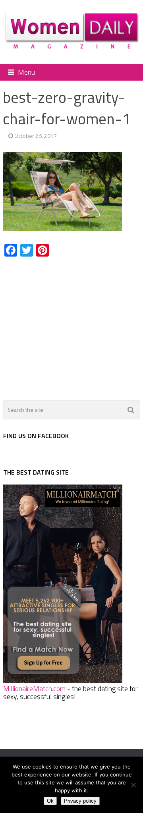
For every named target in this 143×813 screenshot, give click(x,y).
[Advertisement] (69, 324)
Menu (26, 72)
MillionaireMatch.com (34, 688)
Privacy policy (80, 801)
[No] (133, 785)
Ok (50, 801)
